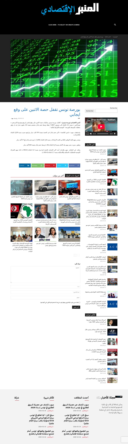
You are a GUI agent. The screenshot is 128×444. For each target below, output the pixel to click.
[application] (101, 127)
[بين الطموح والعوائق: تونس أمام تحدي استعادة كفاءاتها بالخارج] (69, 187)
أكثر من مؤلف (58, 176)
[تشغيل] (115, 134)
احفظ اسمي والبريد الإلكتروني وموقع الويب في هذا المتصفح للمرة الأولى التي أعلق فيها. (59, 302)
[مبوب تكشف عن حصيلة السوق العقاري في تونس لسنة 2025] (21, 187)
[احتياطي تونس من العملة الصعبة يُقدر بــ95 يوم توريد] (112, 380)
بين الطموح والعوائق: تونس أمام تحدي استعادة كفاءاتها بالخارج (40, 432)
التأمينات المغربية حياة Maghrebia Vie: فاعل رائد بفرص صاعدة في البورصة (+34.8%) (69, 222)
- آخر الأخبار (50, 411)
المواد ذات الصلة (72, 176)
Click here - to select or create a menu (64, 25)
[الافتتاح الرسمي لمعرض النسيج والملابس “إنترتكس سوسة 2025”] (69, 234)
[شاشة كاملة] (88, 134)
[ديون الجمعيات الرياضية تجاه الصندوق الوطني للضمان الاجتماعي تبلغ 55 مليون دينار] (112, 341)
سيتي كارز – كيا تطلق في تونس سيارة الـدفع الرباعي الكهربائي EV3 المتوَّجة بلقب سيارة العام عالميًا (46, 198)
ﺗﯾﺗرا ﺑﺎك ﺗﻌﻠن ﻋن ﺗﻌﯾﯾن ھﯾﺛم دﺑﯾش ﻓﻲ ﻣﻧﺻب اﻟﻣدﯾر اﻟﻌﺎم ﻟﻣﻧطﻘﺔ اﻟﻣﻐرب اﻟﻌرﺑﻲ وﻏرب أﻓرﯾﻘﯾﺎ (46, 222)
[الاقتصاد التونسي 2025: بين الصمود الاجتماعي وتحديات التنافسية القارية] (21, 210)
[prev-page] (78, 255)
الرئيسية (115, 37)
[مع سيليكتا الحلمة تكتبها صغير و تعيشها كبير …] (112, 294)
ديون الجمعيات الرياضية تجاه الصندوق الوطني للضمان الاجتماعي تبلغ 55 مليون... (96, 341)
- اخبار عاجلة (108, 37)
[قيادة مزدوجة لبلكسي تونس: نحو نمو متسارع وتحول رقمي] (45, 234)
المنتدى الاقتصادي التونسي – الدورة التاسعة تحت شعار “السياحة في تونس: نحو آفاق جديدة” (95, 303)
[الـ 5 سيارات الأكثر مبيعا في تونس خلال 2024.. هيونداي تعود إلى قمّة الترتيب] (112, 332)
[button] (115, 25)
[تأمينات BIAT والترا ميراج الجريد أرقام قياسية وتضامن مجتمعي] (112, 259)
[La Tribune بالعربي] (64, 11)
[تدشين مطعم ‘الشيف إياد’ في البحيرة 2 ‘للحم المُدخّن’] (112, 361)
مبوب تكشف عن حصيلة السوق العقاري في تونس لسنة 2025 (41, 406)
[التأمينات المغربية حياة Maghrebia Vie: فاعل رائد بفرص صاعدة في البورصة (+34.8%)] (69, 210)
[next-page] (75, 255)
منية (12, 118)
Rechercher (113, 108)
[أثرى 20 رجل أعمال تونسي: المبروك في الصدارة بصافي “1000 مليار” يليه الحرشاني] (112, 322)
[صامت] (91, 134)
